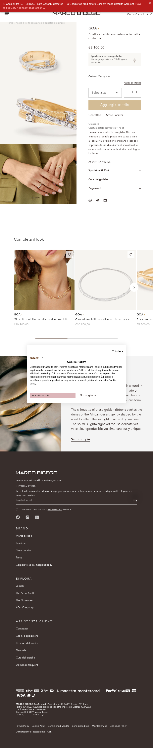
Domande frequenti (27, 665)
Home (10, 23)
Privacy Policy (22, 726)
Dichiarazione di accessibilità (30, 732)
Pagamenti (94, 188)
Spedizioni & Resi (98, 170)
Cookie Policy (38, 726)
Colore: (92, 76)
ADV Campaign (25, 607)
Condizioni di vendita (58, 726)
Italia (18, 715)
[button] (69, 255)
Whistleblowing (99, 726)
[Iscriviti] (135, 501)
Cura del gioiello (98, 179)
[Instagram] (27, 517)
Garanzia (21, 650)
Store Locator (114, 115)
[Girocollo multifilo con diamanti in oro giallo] (44, 280)
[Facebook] (18, 517)
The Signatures (24, 600)
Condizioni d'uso (80, 726)
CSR (49, 732)
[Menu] (7, 14)
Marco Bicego (24, 536)
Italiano (35, 715)
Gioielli (20, 586)
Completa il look (29, 240)
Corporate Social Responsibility (34, 565)
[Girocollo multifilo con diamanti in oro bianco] (105, 280)
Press (19, 557)
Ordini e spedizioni (27, 636)
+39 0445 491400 (26, 486)
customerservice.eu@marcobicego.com (38, 480)
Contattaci (95, 115)
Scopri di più (80, 439)
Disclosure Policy (118, 726)
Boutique (21, 543)
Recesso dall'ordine (27, 643)
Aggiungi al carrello (114, 105)
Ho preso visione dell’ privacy (46, 510)
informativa (55, 510)
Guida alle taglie (132, 83)
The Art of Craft (25, 593)
